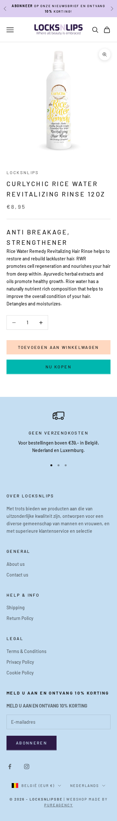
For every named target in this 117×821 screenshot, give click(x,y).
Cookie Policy (20, 672)
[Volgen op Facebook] (9, 766)
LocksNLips (22, 172)
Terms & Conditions (26, 651)
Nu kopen (59, 366)
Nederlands (84, 785)
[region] (58, 432)
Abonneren (31, 742)
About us (15, 564)
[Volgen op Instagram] (26, 766)
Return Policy (19, 618)
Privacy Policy (20, 662)
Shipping (15, 607)
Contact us (17, 574)
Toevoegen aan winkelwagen (58, 347)
